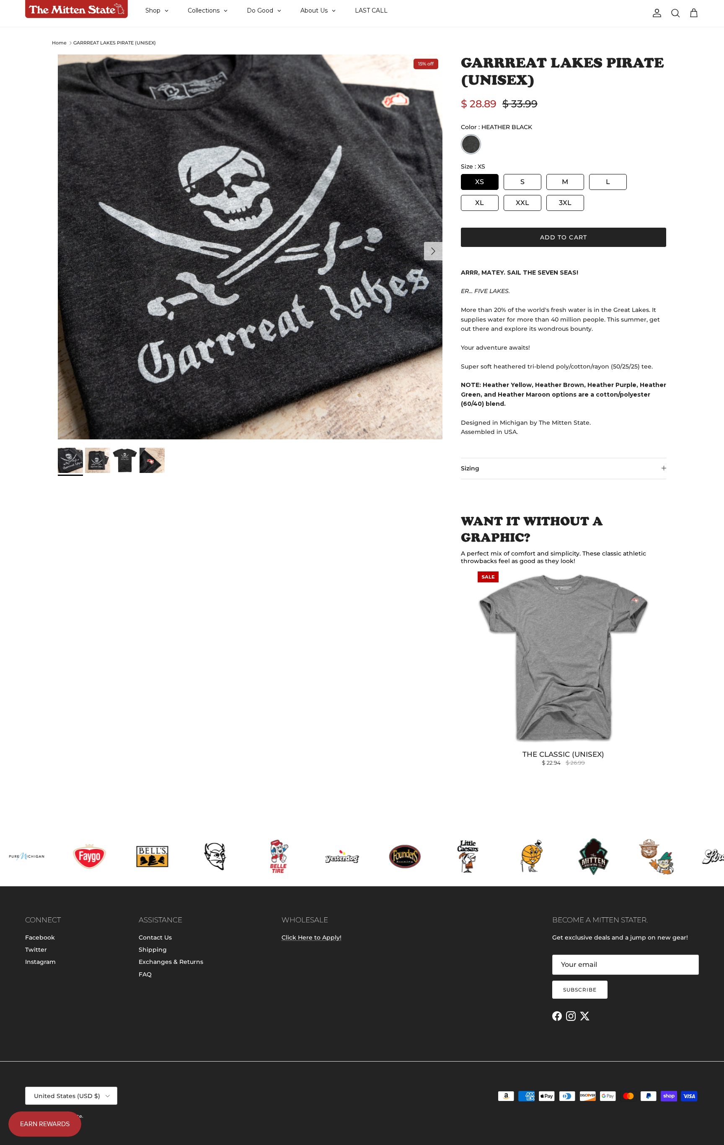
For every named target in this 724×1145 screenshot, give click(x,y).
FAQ (145, 974)
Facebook (40, 937)
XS (479, 182)
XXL (522, 203)
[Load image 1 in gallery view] (250, 247)
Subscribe (580, 990)
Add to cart (563, 237)
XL (479, 203)
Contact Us (155, 937)
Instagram (40, 962)
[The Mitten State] (76, 9)
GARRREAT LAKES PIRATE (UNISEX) (114, 43)
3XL (565, 203)
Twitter (36, 949)
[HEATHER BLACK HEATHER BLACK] (471, 144)
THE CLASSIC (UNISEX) (563, 754)
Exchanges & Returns (171, 962)
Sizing (470, 468)
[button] (167, 1055)
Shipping (153, 949)
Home (59, 43)
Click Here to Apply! (311, 937)
